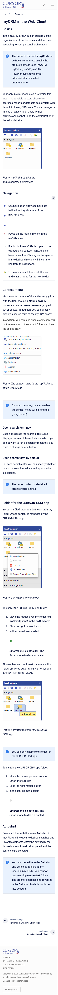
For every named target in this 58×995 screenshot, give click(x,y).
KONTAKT (7, 957)
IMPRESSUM (8, 968)
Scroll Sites (8, 977)
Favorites (19, 14)
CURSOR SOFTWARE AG (14, 964)
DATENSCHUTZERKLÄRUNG (16, 961)
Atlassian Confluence (24, 977)
